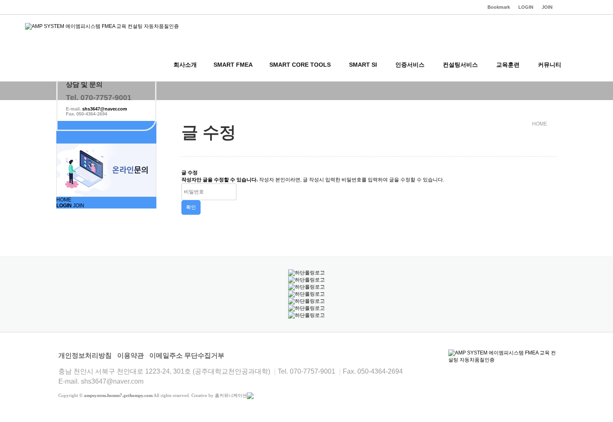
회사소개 (185, 64)
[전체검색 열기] (579, 64)
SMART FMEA (233, 64)
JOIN (78, 205)
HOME (63, 200)
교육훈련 (508, 64)
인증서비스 (410, 64)
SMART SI (363, 64)
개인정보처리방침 (85, 355)
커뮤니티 (549, 64)
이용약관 (130, 355)
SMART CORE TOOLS (300, 64)
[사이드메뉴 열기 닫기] (157, 124)
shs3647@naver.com (104, 108)
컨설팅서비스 (460, 64)
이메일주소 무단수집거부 (186, 355)
